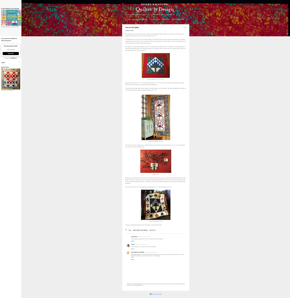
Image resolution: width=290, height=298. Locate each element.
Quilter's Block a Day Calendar (152, 145)
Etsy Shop (166, 19)
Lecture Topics (155, 19)
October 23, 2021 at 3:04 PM (151, 252)
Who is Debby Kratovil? (140, 19)
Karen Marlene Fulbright (137, 252)
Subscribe (11, 53)
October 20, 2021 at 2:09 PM (141, 244)
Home (128, 19)
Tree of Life (152, 230)
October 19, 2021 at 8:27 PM (144, 236)
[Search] (188, 4)
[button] (185, 28)
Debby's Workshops (178, 19)
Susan (133, 244)
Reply (132, 241)
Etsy (130, 230)
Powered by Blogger (157, 294)
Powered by (7, 58)
